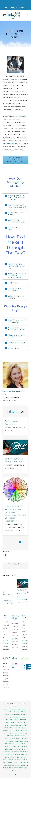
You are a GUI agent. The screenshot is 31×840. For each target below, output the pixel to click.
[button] (15, 198)
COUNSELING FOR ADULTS (12, 714)
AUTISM (6, 725)
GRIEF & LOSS (16, 717)
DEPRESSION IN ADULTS (18, 733)
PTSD (26, 722)
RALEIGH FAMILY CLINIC (21, 760)
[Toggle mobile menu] (27, 14)
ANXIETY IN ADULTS (17, 722)
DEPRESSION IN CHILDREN (11, 730)
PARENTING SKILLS (16, 725)
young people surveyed (19, 116)
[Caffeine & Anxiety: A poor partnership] (15, 447)
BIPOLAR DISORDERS (20, 738)
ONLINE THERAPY (17, 768)
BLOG (25, 768)
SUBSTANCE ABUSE (20, 727)
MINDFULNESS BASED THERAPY (15, 744)
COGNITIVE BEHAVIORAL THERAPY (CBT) (15, 741)
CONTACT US (16, 770)
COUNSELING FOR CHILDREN (18, 709)
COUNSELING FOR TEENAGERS (15, 711)
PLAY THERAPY (15, 754)
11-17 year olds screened (12, 143)
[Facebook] (13, 663)
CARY (11, 760)
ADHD (23, 717)
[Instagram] (16, 663)
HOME (6, 709)
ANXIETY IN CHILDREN (11, 719)
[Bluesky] (13, 667)
